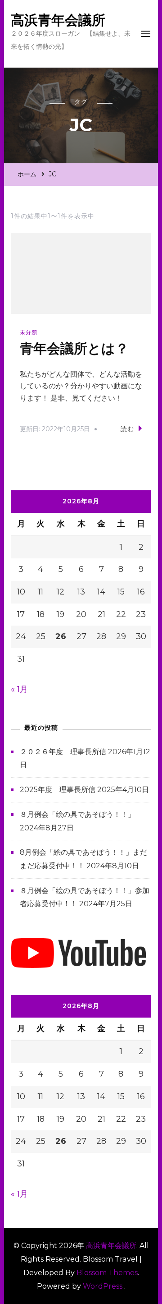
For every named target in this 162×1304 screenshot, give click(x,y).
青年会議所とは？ (74, 349)
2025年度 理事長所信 (57, 789)
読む (127, 429)
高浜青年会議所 (58, 20)
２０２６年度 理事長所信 (63, 751)
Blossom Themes (107, 1272)
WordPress (102, 1286)
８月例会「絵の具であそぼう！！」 (77, 814)
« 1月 (19, 689)
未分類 (28, 332)
